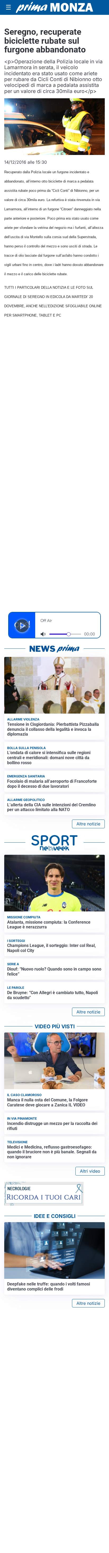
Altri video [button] (90, 1171)
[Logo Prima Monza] (54, 7)
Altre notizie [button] (88, 823)
